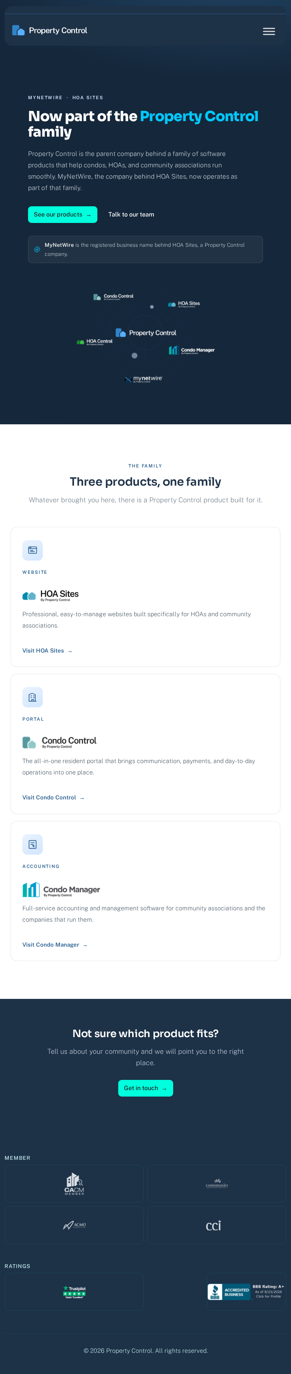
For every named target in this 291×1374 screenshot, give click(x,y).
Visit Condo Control (53, 797)
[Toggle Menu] (269, 31)
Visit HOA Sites (47, 650)
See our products (63, 214)
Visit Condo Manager (55, 944)
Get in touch (145, 1088)
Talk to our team (131, 214)
